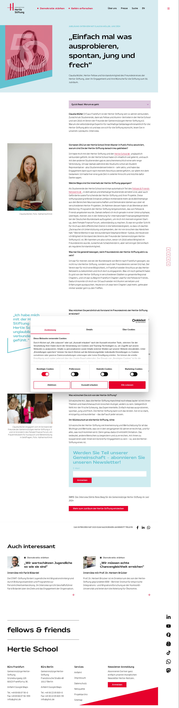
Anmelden (82, 480)
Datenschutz (80, 683)
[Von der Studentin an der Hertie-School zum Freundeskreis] (168, 249)
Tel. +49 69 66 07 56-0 (17, 692)
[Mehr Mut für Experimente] (168, 259)
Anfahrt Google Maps (17, 687)
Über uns (112, 8)
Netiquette (79, 689)
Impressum (80, 678)
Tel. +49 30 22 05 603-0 (52, 692)
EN (143, 8)
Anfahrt (78, 672)
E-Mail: (76, 468)
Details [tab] (89, 329)
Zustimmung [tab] (50, 330)
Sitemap (78, 700)
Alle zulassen (127, 385)
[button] (110, 104)
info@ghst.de (14, 699)
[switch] (74, 374)
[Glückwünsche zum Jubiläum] (168, 264)
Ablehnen (51, 385)
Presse (124, 8)
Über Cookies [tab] (129, 329)
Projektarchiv (81, 694)
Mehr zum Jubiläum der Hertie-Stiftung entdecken (98, 508)
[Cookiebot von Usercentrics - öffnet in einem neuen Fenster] (134, 321)
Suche (135, 8)
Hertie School (121, 154)
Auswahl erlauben (89, 385)
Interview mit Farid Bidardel (23, 572)
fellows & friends (38, 629)
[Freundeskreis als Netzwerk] (168, 254)
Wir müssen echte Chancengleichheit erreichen (121, 565)
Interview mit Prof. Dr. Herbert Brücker (105, 572)
